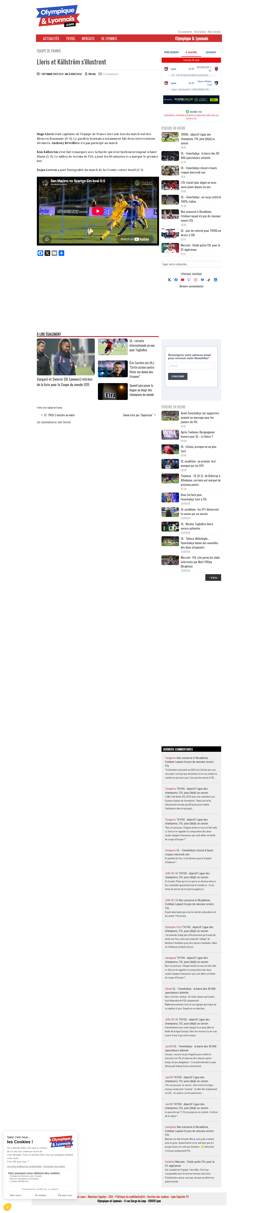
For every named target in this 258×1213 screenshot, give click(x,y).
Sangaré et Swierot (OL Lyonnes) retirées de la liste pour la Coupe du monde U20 (64, 381)
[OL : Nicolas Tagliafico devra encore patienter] (170, 527)
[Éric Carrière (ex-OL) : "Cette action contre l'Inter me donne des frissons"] (113, 376)
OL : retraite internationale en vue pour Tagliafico (142, 345)
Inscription (200, 32)
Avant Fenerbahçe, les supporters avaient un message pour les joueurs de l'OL (200, 417)
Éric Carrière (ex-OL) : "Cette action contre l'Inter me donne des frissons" (142, 369)
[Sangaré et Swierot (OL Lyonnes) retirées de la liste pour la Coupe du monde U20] (66, 374)
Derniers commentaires (191, 286)
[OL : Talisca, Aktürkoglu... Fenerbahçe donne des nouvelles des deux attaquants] (170, 541)
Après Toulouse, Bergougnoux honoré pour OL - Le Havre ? (198, 434)
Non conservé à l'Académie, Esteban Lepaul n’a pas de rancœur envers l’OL (201, 216)
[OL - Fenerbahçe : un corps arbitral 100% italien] (170, 200)
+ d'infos (213, 577)
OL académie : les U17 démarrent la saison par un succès (200, 511)
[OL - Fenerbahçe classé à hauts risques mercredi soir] (170, 171)
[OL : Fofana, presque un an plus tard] (170, 449)
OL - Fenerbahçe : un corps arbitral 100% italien (201, 199)
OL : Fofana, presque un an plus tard (198, 448)
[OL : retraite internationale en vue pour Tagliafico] (113, 354)
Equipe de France (55, 407)
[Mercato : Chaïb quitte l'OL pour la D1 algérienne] (170, 248)
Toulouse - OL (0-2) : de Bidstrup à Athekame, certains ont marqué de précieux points (201, 480)
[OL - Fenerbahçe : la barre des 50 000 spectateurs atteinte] (170, 156)
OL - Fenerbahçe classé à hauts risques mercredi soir (199, 170)
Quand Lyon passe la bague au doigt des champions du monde (142, 390)
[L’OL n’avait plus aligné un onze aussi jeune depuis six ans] (170, 185)
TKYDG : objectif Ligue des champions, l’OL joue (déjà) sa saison (198, 138)
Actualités (51, 38)
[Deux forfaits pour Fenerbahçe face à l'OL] (170, 498)
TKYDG (70, 38)
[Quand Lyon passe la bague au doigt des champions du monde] (113, 399)
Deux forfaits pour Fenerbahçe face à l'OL (194, 497)
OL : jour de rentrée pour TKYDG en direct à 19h (201, 232)
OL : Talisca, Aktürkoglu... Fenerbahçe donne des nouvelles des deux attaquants (199, 542)
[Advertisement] (98, 104)
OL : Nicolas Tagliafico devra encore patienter (197, 526)
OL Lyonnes (109, 38)
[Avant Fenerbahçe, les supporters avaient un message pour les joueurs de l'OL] (170, 416)
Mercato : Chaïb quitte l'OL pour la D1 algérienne (200, 247)
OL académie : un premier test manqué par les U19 (198, 463)
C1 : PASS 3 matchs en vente (59, 415)
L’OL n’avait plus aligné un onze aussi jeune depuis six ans (198, 184)
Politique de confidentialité (130, 1197)
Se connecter (185, 32)
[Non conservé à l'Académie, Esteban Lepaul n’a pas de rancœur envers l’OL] (170, 214)
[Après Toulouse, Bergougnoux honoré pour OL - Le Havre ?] (170, 435)
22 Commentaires (111, 74)
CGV (111, 1197)
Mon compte (214, 32)
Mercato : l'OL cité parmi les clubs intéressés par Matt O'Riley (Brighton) (200, 561)
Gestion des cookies (158, 1197)
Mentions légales (97, 1197)
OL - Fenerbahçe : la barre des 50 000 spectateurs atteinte (200, 155)
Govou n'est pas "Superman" (138, 415)
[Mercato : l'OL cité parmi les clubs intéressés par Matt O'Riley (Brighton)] (170, 560)
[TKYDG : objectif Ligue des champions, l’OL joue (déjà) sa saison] (170, 137)
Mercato (88, 38)
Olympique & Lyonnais (191, 38)
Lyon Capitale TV (180, 1197)
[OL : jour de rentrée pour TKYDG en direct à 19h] (170, 233)
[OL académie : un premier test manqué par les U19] (170, 464)
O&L (94, 74)
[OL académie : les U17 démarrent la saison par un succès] (170, 512)
